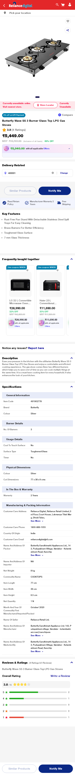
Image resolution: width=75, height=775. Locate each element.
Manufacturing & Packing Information (28, 505)
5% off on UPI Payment (13, 115)
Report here (36, 348)
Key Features (11, 213)
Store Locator (47, 105)
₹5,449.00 (12, 135)
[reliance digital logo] (19, 5)
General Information (18, 395)
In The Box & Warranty (19, 489)
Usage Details (14, 439)
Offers (46, 148)
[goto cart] (63, 5)
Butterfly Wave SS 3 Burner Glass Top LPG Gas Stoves (33, 123)
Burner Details (14, 423)
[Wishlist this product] (27, 270)
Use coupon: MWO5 (16, 267)
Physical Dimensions (18, 467)
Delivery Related (13, 165)
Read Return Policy (13, 202)
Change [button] (64, 173)
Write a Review (60, 676)
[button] (17, 13)
